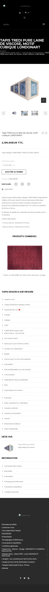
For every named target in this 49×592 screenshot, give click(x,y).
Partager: (6, 184)
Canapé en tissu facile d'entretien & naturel (18, 562)
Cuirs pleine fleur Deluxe (13, 466)
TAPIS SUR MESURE (11, 429)
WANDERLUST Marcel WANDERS (16, 380)
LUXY (6, 325)
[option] (24, 263)
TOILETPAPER (9, 375)
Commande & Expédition (13, 487)
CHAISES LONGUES (11, 408)
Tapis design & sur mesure (13, 390)
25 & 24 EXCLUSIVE (11, 338)
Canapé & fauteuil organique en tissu (17, 305)
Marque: (5, 179)
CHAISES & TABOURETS (12, 413)
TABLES (7, 418)
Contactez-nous (8, 527)
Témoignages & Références (13, 481)
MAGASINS (8, 471)
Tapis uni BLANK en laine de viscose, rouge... (24, 275)
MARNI (6, 354)
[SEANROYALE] (24, 6)
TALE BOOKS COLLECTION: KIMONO (17, 359)
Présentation (8, 476)
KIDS (6, 385)
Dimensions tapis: (8, 161)
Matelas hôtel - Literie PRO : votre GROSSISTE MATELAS (20, 555)
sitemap (5, 568)
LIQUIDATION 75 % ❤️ (12, 310)
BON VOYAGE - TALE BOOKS (14, 333)
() (28, 12)
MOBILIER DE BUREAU (12, 424)
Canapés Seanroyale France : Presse (15, 565)
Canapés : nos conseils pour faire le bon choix (19, 559)
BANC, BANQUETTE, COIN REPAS (16, 403)
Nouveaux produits (9, 524)
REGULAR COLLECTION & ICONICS (16, 344)
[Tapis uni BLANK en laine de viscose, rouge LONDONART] (24, 258)
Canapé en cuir (9, 299)
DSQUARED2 (8, 364)
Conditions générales (11, 492)
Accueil (3, 51)
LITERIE (7, 315)
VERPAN (7, 320)
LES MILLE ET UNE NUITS (13, 349)
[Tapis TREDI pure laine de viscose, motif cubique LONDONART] (14, 113)
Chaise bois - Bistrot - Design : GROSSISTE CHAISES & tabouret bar (23, 550)
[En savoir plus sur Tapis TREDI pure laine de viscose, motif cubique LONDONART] (9, 448)
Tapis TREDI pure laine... (26, 444)
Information (9, 458)
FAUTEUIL (8, 398)
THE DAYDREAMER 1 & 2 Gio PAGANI (17, 369)
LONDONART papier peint (13, 330)
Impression (9, 189)
